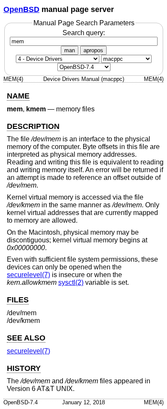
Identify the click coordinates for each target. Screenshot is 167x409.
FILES (18, 300)
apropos (93, 50)
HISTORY (24, 368)
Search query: (84, 32)
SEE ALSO (26, 338)
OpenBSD (21, 9)
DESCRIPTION (33, 126)
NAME (18, 96)
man (69, 50)
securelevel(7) (28, 274)
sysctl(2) (71, 282)
